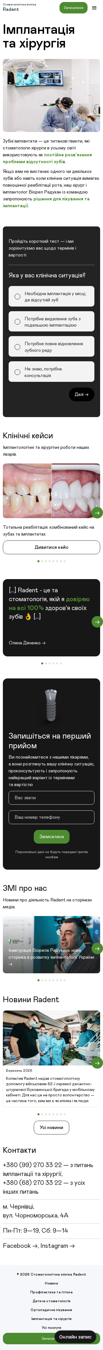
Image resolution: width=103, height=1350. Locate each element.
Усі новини (51, 1127)
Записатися (73, 7)
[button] (94, 7)
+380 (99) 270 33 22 (32, 1165)
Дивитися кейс (51, 547)
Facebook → (20, 1246)
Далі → (82, 394)
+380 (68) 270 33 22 (32, 1183)
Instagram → (57, 1246)
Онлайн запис (75, 1337)
